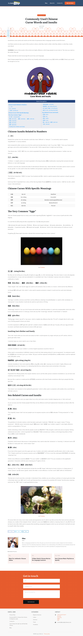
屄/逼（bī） (45, 116)
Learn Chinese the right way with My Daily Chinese (18, 624)
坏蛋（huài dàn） (13, 120)
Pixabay (42, 267)
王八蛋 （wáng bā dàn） (15, 117)
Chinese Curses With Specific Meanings (18, 112)
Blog (10, 627)
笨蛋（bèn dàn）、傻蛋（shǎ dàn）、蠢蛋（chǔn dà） (22, 118)
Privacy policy (47, 633)
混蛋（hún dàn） (13, 122)
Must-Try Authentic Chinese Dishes (17, 559)
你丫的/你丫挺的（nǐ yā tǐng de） (50, 108)
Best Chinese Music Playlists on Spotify (64, 559)
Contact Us (12, 621)
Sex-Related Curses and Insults (50, 112)
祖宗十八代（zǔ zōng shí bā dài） (50, 110)
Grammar (35, 619)
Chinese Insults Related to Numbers (17, 104)
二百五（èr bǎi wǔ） (14, 110)
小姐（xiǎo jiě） (46, 124)
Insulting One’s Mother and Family (17, 126)
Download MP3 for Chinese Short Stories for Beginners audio (18, 618)
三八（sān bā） (12, 108)
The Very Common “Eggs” (15, 115)
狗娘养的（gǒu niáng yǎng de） (50, 106)
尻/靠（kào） (46, 114)
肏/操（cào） (46, 120)
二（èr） (11, 106)
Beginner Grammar (37, 614)
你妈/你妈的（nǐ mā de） (48, 104)
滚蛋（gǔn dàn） (13, 124)
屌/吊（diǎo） (46, 118)
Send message (31, 602)
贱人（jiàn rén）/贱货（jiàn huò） (50, 122)
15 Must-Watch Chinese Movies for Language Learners (41, 559)
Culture (34, 617)
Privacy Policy (12, 614)
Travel (34, 622)
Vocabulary (41, 15)
